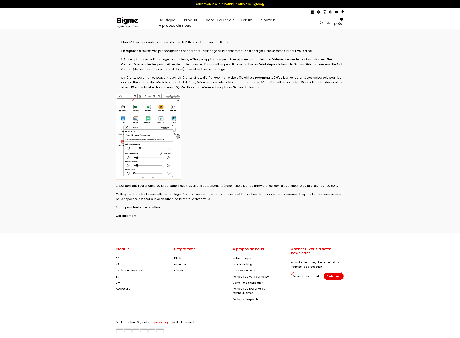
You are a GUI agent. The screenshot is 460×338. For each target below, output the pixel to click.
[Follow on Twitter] (318, 12)
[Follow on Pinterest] (330, 12)
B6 (117, 258)
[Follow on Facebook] (312, 12)
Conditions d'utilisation (248, 283)
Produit (191, 20)
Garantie (180, 264)
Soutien (268, 20)
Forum (247, 20)
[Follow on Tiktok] (342, 12)
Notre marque (242, 258)
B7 (117, 264)
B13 (118, 276)
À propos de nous (175, 25)
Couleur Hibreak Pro (129, 270)
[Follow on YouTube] (336, 12)
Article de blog (242, 264)
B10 (118, 283)
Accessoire (123, 288)
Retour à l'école (220, 20)
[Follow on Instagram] (324, 12)
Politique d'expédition (247, 299)
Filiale (178, 258)
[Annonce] (230, 4)
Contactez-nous (244, 270)
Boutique (167, 20)
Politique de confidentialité (251, 276)
